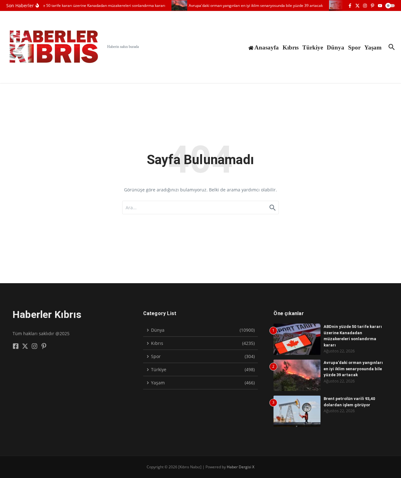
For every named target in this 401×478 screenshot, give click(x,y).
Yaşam (373, 47)
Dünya (335, 47)
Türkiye (312, 47)
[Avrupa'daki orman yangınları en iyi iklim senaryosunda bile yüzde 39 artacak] (177, 5)
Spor (354, 47)
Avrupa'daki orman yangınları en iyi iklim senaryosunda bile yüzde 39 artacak (353, 368)
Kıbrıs (291, 47)
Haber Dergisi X (240, 467)
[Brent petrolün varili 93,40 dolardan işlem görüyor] (334, 5)
